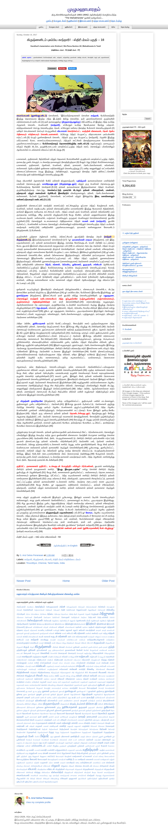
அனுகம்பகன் (81, 610)
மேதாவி (104, 746)
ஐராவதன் (20, 633)
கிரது (64, 643)
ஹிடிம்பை (29, 782)
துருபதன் (83, 707)
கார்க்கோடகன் (72, 640)
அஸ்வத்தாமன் (35, 620)
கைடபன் (20, 653)
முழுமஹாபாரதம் (84, 9)
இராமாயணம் (85, 21)
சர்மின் (112, 663)
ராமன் (45, 753)
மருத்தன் (51, 743)
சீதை (46, 676)
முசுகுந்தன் (71, 746)
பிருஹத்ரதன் (97, 732)
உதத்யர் (91, 627)
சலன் (33, 666)
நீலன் (32, 720)
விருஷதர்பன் (99, 769)
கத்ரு (105, 633)
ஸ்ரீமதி (32, 779)
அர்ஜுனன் (107, 614)
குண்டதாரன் (103, 647)
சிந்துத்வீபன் (79, 673)
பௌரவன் (36, 740)
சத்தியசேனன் (22, 660)
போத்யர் (29, 740)
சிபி (86, 672)
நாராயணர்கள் (103, 717)
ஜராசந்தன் (110, 691)
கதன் (101, 633)
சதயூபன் (102, 657)
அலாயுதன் (65, 617)
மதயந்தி (98, 740)
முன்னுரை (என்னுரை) (130, 243)
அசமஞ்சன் (111, 607)
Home (66, 580)
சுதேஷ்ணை (70, 679)
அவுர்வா (84, 617)
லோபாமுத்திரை (23, 759)
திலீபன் (100, 704)
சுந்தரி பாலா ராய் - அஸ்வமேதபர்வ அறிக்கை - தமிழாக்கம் (134, 258)
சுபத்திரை (20, 682)
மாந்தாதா (20, 746)
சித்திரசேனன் (23, 672)
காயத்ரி (53, 640)
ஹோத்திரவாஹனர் (51, 782)
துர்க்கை (20, 710)
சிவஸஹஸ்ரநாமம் (128, 269)
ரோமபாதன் (60, 756)
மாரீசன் (28, 746)
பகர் (58, 720)
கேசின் (86, 650)
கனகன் (19, 637)
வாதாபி (62, 763)
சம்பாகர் (67, 663)
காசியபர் (20, 640)
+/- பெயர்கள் (127, 329)
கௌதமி (80, 653)
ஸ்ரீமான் (39, 779)
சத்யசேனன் (68, 660)
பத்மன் (112, 720)
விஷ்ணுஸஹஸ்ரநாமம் (129, 272)
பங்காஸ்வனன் (72, 720)
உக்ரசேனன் (53, 627)
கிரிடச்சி (90, 643)
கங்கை (58, 633)
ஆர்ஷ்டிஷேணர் (23, 624)
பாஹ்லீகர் (86, 726)
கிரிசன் (83, 643)
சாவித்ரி (82, 669)
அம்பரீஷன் (21, 614)
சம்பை (73, 663)
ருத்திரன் (24, 756)
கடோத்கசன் (79, 633)
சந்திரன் (111, 660)
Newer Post (24, 580)
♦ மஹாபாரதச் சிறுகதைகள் (132, 317)
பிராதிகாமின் (21, 732)
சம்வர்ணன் (81, 663)
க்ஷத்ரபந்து (88, 653)
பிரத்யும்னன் (64, 729)
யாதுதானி (71, 750)
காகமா (104, 637)
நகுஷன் (20, 717)
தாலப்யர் (99, 701)
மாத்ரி (112, 743)
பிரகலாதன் (110, 726)
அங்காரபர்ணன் (91, 607)
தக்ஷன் (27, 697)
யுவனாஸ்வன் (110, 750)
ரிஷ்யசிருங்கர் (82, 753)
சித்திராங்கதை (44, 672)
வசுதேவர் (81, 759)
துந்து (59, 707)
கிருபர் (26, 647)
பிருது (57, 732)
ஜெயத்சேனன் (75, 694)
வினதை (78, 766)
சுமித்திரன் (35, 682)
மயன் (44, 743)
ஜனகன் (45, 691)
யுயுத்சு (102, 750)
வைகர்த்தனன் (109, 772)
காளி (53, 643)
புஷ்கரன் (95, 737)
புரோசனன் (65, 736)
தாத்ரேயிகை (68, 701)
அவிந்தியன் (75, 617)
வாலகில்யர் (97, 763)
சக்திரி (50, 657)
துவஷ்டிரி (75, 710)
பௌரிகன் (45, 740)
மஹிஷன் (76, 743)
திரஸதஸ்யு (20, 704)
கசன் (64, 633)
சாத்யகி (80, 665)
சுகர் (57, 675)
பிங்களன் (94, 726)
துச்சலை (40, 707)
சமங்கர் (30, 663)
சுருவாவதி (20, 685)
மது (113, 740)
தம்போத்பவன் (100, 698)
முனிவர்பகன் (90, 746)
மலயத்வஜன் (59, 743)
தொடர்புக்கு (116, 21)
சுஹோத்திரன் (69, 685)
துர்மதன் (33, 710)
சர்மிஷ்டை (21, 666)
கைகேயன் (103, 650)
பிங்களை (101, 726)
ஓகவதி (27, 633)
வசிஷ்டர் (70, 759)
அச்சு (113, 27)
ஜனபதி (61, 691)
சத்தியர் (50, 660)
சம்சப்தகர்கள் (45, 663)
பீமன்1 (37, 737)
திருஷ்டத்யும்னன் (77, 704)
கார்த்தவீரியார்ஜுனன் (96, 640)
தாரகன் (76, 701)
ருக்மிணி (105, 753)
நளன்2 (51, 717)
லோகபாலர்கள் (110, 756)
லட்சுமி (95, 756)
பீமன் (31, 736)
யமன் (31, 750)
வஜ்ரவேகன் (21, 763)
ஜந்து (39, 691)
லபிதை (101, 756)
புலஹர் (82, 737)
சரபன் (98, 663)
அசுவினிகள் (28, 610)
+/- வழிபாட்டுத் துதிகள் (130, 233)
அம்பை (50, 614)
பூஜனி (101, 737)
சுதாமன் (53, 679)
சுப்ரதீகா (28, 682)
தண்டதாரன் (35, 698)
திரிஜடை (34, 704)
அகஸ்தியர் (40, 607)
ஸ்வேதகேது (55, 779)
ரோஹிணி (68, 756)
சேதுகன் (40, 688)
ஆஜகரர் (72, 621)
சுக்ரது (73, 676)
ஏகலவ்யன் (111, 630)
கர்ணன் (62, 636)
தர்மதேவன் (21, 701)
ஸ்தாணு (98, 775)
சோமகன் (82, 688)
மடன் (75, 740)
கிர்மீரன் (55, 647)
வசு (76, 759)
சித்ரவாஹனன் (65, 673)
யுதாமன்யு (79, 750)
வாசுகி (56, 762)
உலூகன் (69, 630)
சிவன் (39, 675)
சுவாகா (44, 685)
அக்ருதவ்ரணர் (71, 607)
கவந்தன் (91, 637)
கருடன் (54, 636)
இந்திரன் (91, 623)
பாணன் (46, 726)
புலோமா (88, 737)
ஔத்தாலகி (44, 633)
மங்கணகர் (63, 740)
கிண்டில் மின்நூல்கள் (129, 276)
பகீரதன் (63, 720)
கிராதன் (78, 643)
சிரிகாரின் (111, 673)
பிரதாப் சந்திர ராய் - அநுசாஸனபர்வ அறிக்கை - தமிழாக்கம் (135, 254)
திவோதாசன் (21, 707)
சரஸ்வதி (105, 663)
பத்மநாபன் (105, 720)
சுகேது (68, 676)
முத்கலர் (80, 746)
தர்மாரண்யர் (52, 700)
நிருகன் (112, 717)
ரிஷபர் (74, 753)
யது (27, 750)
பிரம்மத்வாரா (93, 729)
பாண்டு (62, 726)
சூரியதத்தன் (92, 685)
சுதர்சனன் (38, 679)
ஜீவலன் (66, 694)
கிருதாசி (20, 647)
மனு (40, 743)
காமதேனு (44, 640)
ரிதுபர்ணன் (66, 753)
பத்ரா (33, 723)
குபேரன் (31, 650)
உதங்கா (85, 627)
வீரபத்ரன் (87, 772)
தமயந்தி (90, 697)
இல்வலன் (29, 627)
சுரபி (59, 682)
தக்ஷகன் (20, 697)
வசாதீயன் (62, 759)
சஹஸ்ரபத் (50, 666)
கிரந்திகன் (70, 643)
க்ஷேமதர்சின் (97, 653)
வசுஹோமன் (104, 759)
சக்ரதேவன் (57, 657)
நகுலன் (111, 713)
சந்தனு (104, 660)
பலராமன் (20, 726)
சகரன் (19, 657)
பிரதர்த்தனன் (22, 729)
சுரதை (55, 682)
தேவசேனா (36, 714)
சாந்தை (97, 666)
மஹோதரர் (84, 743)
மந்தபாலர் (28, 743)
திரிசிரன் (28, 704)
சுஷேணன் (59, 685)
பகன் (54, 720)
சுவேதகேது (52, 685)
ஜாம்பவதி (46, 694)
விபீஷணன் (104, 766)
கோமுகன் (35, 653)
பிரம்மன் (103, 729)
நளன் (45, 717)
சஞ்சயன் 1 (94, 657)
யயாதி (44, 750)
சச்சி (77, 657)
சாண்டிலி (64, 666)
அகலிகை (30, 607)
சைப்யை (65, 688)
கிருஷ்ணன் (38, 559)
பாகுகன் (38, 726)
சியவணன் (93, 672)
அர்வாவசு (20, 617)
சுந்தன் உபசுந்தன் (90, 679)
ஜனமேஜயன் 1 (82, 691)
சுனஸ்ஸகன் (110, 679)
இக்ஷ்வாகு (40, 624)
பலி (27, 726)
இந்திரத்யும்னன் (80, 624)
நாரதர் (81, 716)
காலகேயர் (34, 643)
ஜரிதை (19, 694)
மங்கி (70, 740)
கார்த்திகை (110, 640)
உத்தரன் (111, 627)
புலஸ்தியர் (74, 736)
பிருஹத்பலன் (86, 732)
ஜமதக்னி (92, 691)
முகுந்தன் (63, 746)
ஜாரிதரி (53, 694)
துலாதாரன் (66, 710)
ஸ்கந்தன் (91, 775)
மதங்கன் (89, 740)
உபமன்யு (41, 630)
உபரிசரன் (49, 630)
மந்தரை (35, 743)
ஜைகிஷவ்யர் (98, 694)
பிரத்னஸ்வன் (53, 729)
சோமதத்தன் (92, 688)
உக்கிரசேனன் (38, 627)
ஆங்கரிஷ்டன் (64, 621)
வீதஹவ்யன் (69, 772)
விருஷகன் (78, 769)
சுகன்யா (51, 676)
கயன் (41, 636)
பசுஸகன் (81, 720)
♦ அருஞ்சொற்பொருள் (130, 313)
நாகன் (57, 717)
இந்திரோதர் (101, 624)
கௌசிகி (53, 653)
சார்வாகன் (63, 669)
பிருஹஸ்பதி (22, 736)
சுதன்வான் (29, 679)
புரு (51, 736)
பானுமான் (77, 726)
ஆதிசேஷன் (95, 621)
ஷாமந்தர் (56, 775)
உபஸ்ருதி (56, 630)
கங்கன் (51, 633)
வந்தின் (36, 763)
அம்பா (28, 614)
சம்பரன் (55, 663)
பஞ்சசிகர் (88, 720)
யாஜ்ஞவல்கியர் (61, 750)
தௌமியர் (102, 713)
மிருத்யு (56, 746)
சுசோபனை (102, 676)
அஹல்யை (55, 621)
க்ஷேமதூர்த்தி (109, 653)
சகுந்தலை (37, 657)
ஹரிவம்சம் (73, 21)
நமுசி (27, 717)
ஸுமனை (73, 775)
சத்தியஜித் (32, 660)
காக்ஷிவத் (111, 637)
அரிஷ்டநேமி (73, 614)
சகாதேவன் (27, 656)
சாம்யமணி (111, 666)
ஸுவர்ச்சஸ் (82, 775)
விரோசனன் (21, 772)
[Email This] (63, 555)
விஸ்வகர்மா (46, 772)
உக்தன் (45, 627)
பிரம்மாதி (111, 729)
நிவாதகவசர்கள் (23, 720)
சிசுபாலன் (111, 669)
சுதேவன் (61, 679)
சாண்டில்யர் (71, 666)
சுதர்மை (46, 679)
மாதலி (100, 742)
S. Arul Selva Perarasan (41, 798)
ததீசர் (55, 698)
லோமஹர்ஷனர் (53, 759)
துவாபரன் (82, 710)
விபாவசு (96, 766)
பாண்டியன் (54, 726)
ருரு (29, 756)
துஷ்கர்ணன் (96, 710)
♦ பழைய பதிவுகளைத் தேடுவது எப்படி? (136, 311)
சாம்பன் (103, 666)
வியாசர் (48, 559)
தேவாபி (94, 714)
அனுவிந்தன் (92, 610)
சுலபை (27, 685)
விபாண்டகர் (87, 766)
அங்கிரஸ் (101, 607)
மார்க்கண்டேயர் (38, 746)
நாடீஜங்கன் (73, 717)
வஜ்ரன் (112, 759)
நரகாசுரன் (33, 717)
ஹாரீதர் (112, 779)
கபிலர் (25, 636)
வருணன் (44, 762)
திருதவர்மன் (65, 704)
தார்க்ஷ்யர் (91, 701)
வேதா (94, 772)
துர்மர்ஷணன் (41, 710)
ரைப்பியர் (51, 756)
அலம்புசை (47, 617)
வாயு (77, 762)
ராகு (26, 753)
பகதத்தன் (48, 720)
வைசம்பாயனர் (23, 775)
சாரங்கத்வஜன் (22, 669)
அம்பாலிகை (35, 614)
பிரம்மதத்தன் (83, 729)
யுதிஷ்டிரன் (91, 749)
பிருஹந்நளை (109, 732)
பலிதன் (31, 726)
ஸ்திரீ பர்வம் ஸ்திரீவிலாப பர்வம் (67, 559)
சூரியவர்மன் (110, 685)
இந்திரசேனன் (49, 624)
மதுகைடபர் (20, 743)
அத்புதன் (56, 610)
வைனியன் (34, 775)
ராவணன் (52, 753)
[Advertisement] (136, 71)
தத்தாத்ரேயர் (62, 698)
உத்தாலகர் (33, 630)
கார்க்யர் (82, 640)
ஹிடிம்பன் (20, 782)
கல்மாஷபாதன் (82, 636)
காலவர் (47, 643)
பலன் (113, 723)
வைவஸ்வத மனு (45, 775)
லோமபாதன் (42, 759)
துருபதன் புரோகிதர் (95, 707)
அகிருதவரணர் (52, 607)
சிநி (73, 673)
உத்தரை (20, 630)
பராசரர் (74, 723)
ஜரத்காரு (100, 691)
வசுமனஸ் (89, 759)
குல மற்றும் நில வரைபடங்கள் (132, 291)
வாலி (103, 763)
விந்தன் (71, 766)
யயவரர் (37, 750)
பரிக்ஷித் (87, 723)
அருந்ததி (95, 614)
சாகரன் (57, 666)
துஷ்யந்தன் (106, 710)
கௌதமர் (72, 653)
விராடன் (51, 769)
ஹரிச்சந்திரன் (92, 779)
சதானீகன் (110, 657)
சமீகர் (36, 663)
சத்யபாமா (77, 660)
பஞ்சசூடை (96, 720)
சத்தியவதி (58, 660)
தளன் (61, 701)
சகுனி (44, 656)
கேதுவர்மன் (94, 650)
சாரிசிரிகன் (42, 669)
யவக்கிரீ (50, 750)
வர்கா (51, 763)
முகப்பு (49, 21)
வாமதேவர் (70, 762)
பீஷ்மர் (44, 736)
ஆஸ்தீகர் (32, 624)
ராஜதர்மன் (33, 753)
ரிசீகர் (59, 753)
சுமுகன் (43, 682)
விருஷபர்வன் (109, 769)
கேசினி (79, 650)
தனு (69, 698)
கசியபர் (70, 633)
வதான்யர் (29, 763)
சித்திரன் (33, 673)
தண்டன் (43, 698)
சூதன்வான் (78, 685)
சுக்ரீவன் (86, 676)
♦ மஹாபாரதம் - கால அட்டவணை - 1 (135, 315)
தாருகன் (83, 700)
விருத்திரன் (60, 769)
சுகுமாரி (62, 676)
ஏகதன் (98, 630)
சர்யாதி (28, 666)
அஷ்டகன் (92, 617)
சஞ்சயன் (84, 656)
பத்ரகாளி (20, 723)
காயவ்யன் (61, 640)
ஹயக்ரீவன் (82, 779)
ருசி (18, 756)
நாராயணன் (92, 717)
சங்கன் (65, 657)
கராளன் (47, 636)
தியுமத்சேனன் (109, 700)
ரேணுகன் (35, 756)
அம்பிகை (43, 614)
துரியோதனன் (69, 707)
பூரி (113, 737)
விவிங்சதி (29, 772)
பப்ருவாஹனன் (41, 723)
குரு (49, 650)
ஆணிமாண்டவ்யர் (83, 620)
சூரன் (85, 685)
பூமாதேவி (108, 736)
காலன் (41, 643)
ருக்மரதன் (92, 753)
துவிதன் (89, 710)
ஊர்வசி (82, 630)
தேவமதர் (53, 714)
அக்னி (62, 607)
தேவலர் (78, 713)
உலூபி (75, 630)
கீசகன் (62, 647)
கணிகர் (88, 633)
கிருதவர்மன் (99, 643)
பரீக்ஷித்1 (94, 723)
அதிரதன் (49, 610)
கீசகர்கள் (69, 647)
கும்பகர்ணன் (42, 650)
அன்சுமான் (101, 610)
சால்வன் (73, 669)
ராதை (40, 753)
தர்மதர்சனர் (110, 698)
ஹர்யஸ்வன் (103, 778)
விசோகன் (46, 766)
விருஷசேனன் (88, 769)
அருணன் (81, 614)
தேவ (113, 710)
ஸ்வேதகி (46, 779)
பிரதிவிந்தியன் (35, 729)
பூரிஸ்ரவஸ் (21, 740)
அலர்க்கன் (56, 617)
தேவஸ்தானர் (86, 714)
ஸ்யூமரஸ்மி (21, 778)
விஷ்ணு (37, 772)
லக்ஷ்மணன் (77, 756)
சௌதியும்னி (110, 688)
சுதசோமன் (20, 679)
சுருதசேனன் (75, 682)
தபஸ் (78, 698)
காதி (27, 640)
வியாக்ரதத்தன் (22, 769)
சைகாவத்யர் (56, 688)
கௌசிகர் (44, 653)
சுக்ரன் (79, 675)
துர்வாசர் (58, 710)
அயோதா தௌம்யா (61, 614)
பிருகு (51, 732)
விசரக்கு (20, 766)
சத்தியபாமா (41, 660)
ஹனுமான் (73, 778)
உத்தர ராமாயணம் (101, 21)
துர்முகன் (50, 710)
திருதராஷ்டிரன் (51, 703)
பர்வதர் (107, 723)
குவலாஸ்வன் (70, 650)
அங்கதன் (81, 607)
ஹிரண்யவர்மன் (38, 782)
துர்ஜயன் (26, 710)
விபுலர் (112, 766)
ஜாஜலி (39, 694)
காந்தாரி (28, 559)
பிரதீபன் (44, 729)
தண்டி (49, 698)
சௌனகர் (21, 691)
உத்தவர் (26, 630)
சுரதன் (49, 682)
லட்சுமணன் (87, 756)
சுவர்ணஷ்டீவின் (35, 685)
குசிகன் (76, 647)
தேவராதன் (70, 713)
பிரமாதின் (73, 729)
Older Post (108, 580)
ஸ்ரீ (28, 779)
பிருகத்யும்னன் (43, 732)
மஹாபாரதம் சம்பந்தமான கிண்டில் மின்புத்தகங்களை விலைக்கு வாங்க (48, 594)
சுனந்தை (102, 679)
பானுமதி (70, 726)
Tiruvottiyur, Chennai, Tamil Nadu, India (45, 563)
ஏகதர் (104, 630)
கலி (69, 636)
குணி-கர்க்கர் (93, 647)
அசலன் (19, 610)
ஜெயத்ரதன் (87, 694)
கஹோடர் (98, 637)
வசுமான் (97, 759)
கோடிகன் (27, 653)
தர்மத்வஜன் (30, 701)
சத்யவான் (86, 660)
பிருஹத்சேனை (75, 732)
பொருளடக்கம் (60, 21)
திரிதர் (40, 704)
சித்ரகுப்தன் (55, 673)
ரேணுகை (43, 756)
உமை (62, 630)
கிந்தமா (59, 643)
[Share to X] (67, 555)
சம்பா (61, 663)
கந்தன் (111, 633)
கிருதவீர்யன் (110, 643)
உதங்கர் (79, 627)
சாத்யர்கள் (89, 666)
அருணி (87, 614)
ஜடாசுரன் (29, 691)
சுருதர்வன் (84, 682)
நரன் (40, 717)
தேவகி (19, 714)
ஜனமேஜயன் (70, 691)
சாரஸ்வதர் (32, 669)
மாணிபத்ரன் (92, 743)
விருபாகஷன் (69, 769)
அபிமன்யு (110, 610)
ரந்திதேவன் (21, 753)
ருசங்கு (112, 753)
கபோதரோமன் (33, 637)
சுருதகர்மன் (66, 682)
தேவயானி (61, 713)
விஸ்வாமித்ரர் (57, 772)
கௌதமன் (62, 653)
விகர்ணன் (110, 762)
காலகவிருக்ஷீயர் (23, 643)
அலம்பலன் (28, 617)
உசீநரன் (61, 627)
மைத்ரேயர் (21, 750)
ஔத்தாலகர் (34, 633)
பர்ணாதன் (100, 723)
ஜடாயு (35, 691)
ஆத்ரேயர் (103, 621)
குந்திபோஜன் (22, 650)
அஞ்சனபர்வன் (39, 610)
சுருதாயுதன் (101, 682)
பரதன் (58, 723)
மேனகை (111, 746)
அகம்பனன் (21, 607)
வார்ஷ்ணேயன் (86, 762)
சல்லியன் (41, 665)
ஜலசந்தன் (31, 694)
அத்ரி (63, 610)
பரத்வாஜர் (66, 723)
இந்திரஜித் (69, 624)
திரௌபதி (91, 703)
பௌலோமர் (54, 740)
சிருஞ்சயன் (30, 675)
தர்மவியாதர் (40, 700)
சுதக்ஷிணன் (110, 676)
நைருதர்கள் (39, 720)
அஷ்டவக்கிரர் (102, 617)
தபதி (74, 697)
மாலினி (49, 746)
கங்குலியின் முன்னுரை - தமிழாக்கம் (135, 247)
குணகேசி (84, 647)
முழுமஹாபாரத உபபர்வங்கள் (132, 343)
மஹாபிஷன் (69, 743)
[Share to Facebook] (70, 555)
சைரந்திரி (74, 688)
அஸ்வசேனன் (21, 621)
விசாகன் (27, 766)
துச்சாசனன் (50, 707)
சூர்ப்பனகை (21, 688)
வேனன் (100, 772)
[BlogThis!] (65, 555)
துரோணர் (109, 707)
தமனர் (83, 698)
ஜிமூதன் (60, 694)
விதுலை (64, 766)
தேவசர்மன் (26, 713)
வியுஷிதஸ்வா (42, 769)
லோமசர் (33, 759)
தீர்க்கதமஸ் (31, 707)
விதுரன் (55, 765)
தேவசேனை (44, 714)
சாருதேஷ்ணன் (52, 669)
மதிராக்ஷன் (106, 740)
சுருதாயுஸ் (111, 682)
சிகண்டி (90, 669)
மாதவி (106, 743)
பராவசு (80, 723)
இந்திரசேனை (60, 624)
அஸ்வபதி (47, 620)
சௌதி (101, 688)
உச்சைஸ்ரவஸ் (70, 627)
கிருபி (32, 647)
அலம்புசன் (38, 617)
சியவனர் (103, 672)
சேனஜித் (47, 688)
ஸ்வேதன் (64, 778)
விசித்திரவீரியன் (36, 766)
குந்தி (111, 646)
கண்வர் (95, 633)
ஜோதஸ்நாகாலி (109, 694)
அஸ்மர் (112, 617)
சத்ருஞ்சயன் (95, 660)
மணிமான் (81, 740)
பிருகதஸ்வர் (31, 732)
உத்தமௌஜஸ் (100, 627)
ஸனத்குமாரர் (64, 775)
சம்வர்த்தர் (91, 663)
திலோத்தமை (109, 704)
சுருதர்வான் (93, 682)
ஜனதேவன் (54, 691)
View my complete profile (38, 802)
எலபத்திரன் (90, 630)
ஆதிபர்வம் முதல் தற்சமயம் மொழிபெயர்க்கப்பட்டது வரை (132, 264)
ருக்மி (99, 753)
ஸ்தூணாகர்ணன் (109, 775)
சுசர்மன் (93, 675)
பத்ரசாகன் (27, 723)
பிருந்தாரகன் (64, 732)
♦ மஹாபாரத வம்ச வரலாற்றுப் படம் (134, 301)
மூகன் (98, 746)
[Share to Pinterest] (72, 555)
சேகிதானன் (31, 688)
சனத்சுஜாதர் (22, 663)
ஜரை (25, 694)
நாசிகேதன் (64, 717)
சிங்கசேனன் (100, 669)
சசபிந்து (71, 657)
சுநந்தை (79, 679)
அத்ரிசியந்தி (70, 610)
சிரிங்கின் (20, 676)
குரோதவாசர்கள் (58, 650)
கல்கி (73, 637)
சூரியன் (101, 685)
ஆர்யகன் (111, 620)
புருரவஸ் (56, 736)
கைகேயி (111, 650)
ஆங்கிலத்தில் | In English (65, 545)
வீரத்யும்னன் (78, 772)
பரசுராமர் (52, 723)
